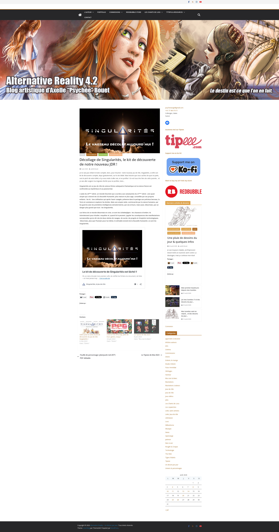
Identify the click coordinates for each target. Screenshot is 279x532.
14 (188, 491)
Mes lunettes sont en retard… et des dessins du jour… (189, 313)
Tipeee (167, 461)
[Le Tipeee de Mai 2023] (146, 326)
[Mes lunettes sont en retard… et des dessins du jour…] (172, 315)
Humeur (168, 375)
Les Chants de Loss (152, 12)
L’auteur (87, 12)
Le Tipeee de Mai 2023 (142, 335)
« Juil (166, 510)
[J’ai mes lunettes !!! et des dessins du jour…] (172, 302)
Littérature (169, 418)
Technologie (169, 450)
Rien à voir (169, 443)
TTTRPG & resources (174, 12)
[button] (92, 12)
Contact (87, 17)
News (194, 229)
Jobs (166, 400)
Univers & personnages (173, 468)
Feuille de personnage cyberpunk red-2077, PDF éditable (98, 356)
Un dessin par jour (116, 154)
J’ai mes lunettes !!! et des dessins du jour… (190, 301)
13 (183, 491)
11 (173, 491)
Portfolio (101, 12)
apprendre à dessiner (172, 339)
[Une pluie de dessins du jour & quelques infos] (183, 216)
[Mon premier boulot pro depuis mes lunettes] (172, 290)
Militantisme (169, 425)
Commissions (114, 12)
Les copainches (170, 407)
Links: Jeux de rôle (171, 414)
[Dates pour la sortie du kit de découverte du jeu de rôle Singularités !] (92, 326)
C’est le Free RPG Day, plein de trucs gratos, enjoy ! (117, 336)
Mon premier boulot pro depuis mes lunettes (190, 289)
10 (167, 491)
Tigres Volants (170, 457)
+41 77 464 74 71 (171, 110)
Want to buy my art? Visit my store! (178, 181)
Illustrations (186, 229)
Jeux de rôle (103, 154)
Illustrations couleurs (172, 385)
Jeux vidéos (169, 396)
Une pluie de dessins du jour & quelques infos (182, 239)
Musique (168, 429)
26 (178, 500)
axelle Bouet (94, 169)
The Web (168, 454)
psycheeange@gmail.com (174, 108)
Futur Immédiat (91, 154)
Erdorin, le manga (171, 360)
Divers (82, 154)
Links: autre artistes (172, 411)
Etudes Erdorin (170, 364)
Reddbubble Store (133, 12)
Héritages (168, 371)
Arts (166, 346)
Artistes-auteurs (171, 342)
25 (173, 500)
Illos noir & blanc (173, 229)
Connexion (169, 326)
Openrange (169, 436)
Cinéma (168, 349)
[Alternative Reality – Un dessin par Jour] (80, 14)
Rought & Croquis (174, 233)
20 (183, 495)
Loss (167, 421)
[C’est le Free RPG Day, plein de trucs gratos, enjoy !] (119, 326)
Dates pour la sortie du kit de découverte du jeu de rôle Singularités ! (90, 337)
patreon (168, 439)
